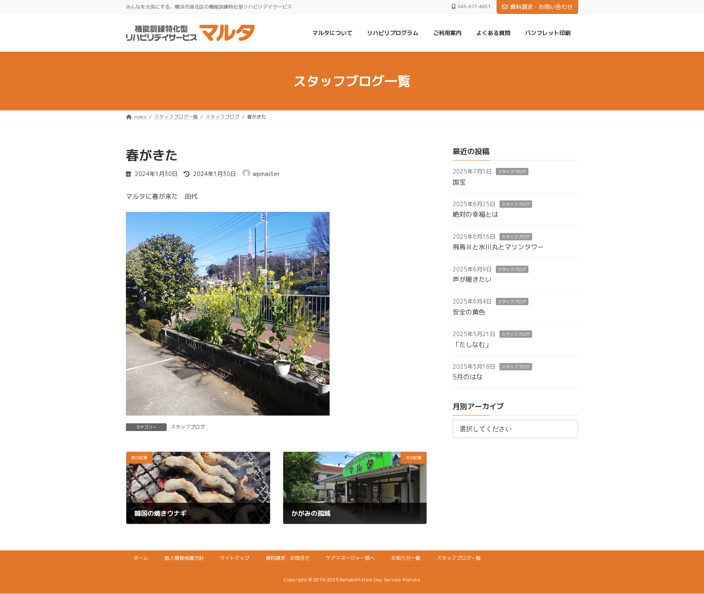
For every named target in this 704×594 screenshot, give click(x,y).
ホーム (141, 557)
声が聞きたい (472, 279)
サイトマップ (234, 557)
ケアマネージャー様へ (350, 557)
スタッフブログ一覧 (459, 557)
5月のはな (468, 377)
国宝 (459, 182)
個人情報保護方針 (184, 557)
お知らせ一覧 (405, 557)
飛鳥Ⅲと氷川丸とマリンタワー (498, 247)
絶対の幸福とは (475, 214)
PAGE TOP (680, 568)
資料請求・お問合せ (288, 557)
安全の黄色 (469, 312)
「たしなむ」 (472, 344)
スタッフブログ (188, 426)
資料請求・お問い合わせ (541, 7)
